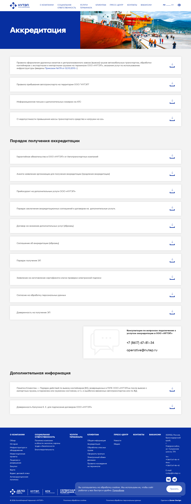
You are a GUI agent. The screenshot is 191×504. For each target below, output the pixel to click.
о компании (17, 434)
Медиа (117, 444)
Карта (12, 469)
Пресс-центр (121, 434)
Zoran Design (175, 500)
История (14, 444)
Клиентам (93, 434)
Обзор (13, 440)
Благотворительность (44, 449)
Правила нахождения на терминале (97, 465)
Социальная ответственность (45, 435)
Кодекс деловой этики (20, 473)
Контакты (138, 434)
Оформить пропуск (96, 453)
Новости (117, 440)
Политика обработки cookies (74, 500)
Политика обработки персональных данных (123, 500)
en (172, 4)
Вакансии (155, 434)
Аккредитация (93, 444)
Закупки (13, 466)
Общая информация (96, 440)
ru (164, 4)
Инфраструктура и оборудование (18, 449)
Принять (174, 488)
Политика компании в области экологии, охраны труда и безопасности (47, 443)
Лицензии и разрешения (15, 461)
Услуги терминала (76, 435)
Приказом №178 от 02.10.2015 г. (61, 68)
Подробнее (118, 490)
